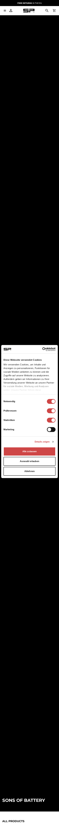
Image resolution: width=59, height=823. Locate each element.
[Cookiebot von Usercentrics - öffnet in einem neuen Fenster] (42, 349)
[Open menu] (5, 11)
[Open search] (47, 11)
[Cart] (54, 11)
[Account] (11, 11)
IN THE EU (29, 3)
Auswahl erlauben (29, 461)
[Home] (29, 10)
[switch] (51, 410)
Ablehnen (29, 471)
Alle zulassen (29, 451)
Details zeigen (42, 441)
